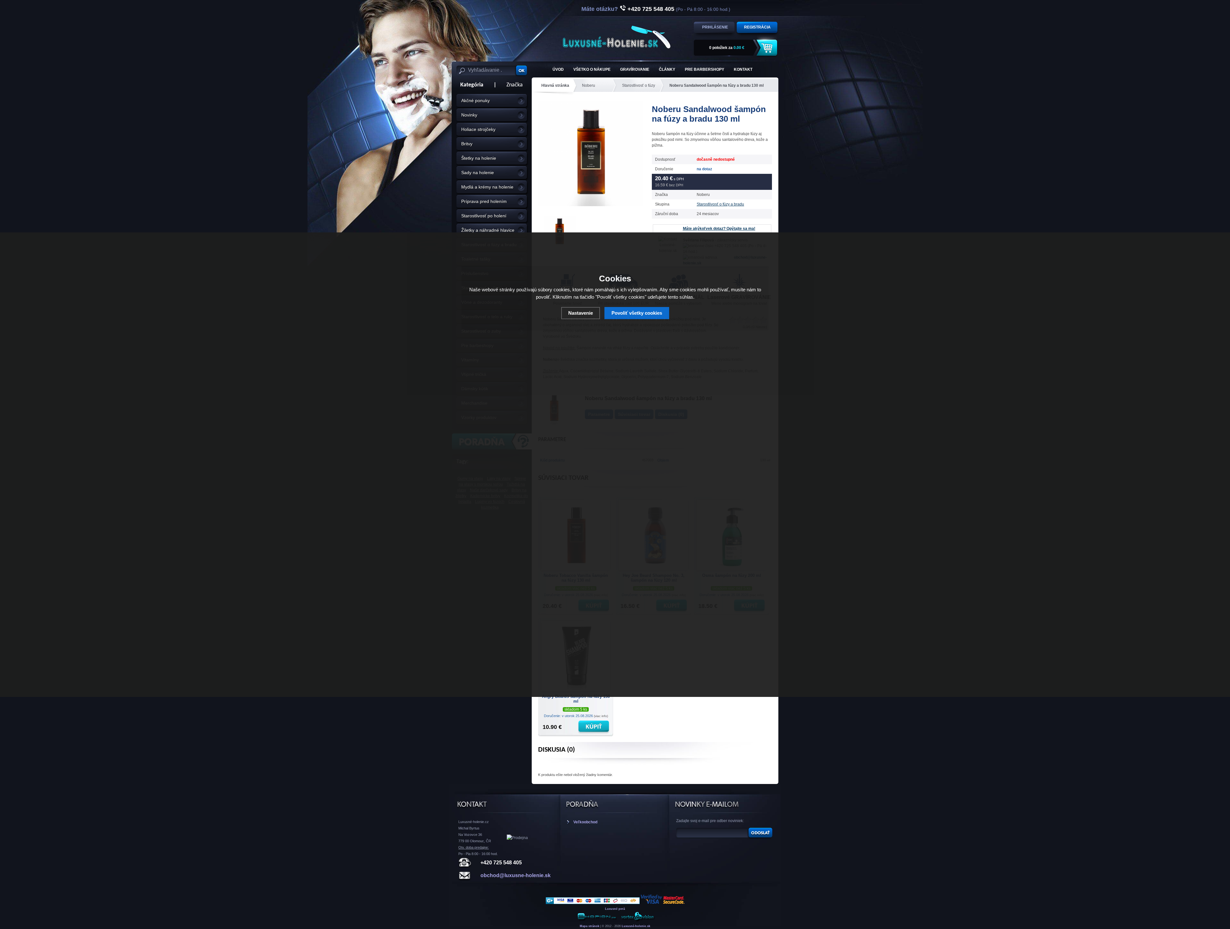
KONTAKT (743, 69)
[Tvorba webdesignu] (637, 920)
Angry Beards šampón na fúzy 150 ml (576, 699)
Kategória (469, 85)
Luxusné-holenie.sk (636, 926)
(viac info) (601, 716)
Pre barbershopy (704, 69)
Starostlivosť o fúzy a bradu (720, 204)
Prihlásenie (715, 27)
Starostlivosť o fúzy (638, 85)
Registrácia (757, 27)
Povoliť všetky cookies (636, 313)
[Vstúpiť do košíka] (768, 48)
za (726, 47)
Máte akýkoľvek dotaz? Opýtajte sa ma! (719, 228)
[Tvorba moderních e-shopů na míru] (597, 920)
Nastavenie (580, 313)
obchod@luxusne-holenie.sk (515, 875)
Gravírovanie (634, 69)
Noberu (588, 85)
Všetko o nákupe (592, 69)
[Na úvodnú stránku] (617, 37)
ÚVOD (558, 69)
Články (667, 69)
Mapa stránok (589, 926)
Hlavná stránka (555, 85)
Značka (514, 85)
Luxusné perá (615, 908)
